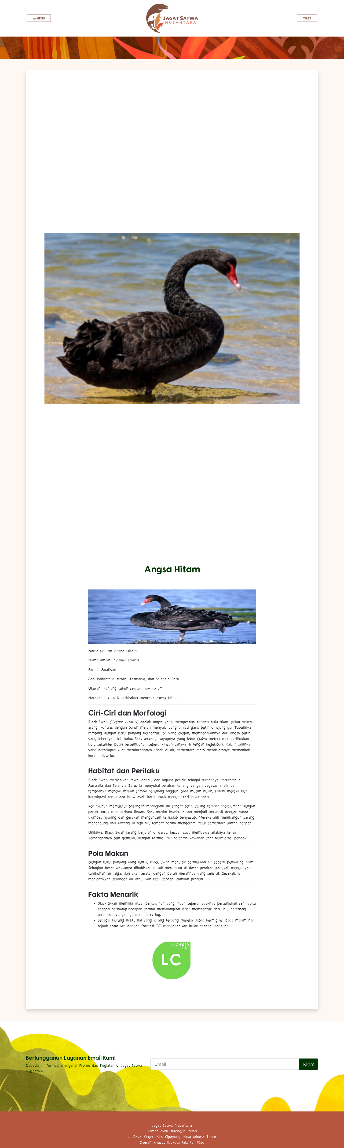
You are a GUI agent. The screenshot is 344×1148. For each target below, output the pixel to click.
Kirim (309, 1064)
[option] (172, 318)
